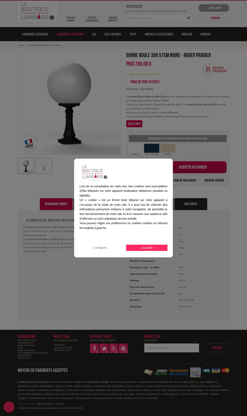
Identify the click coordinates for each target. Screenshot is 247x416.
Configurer (100, 247)
